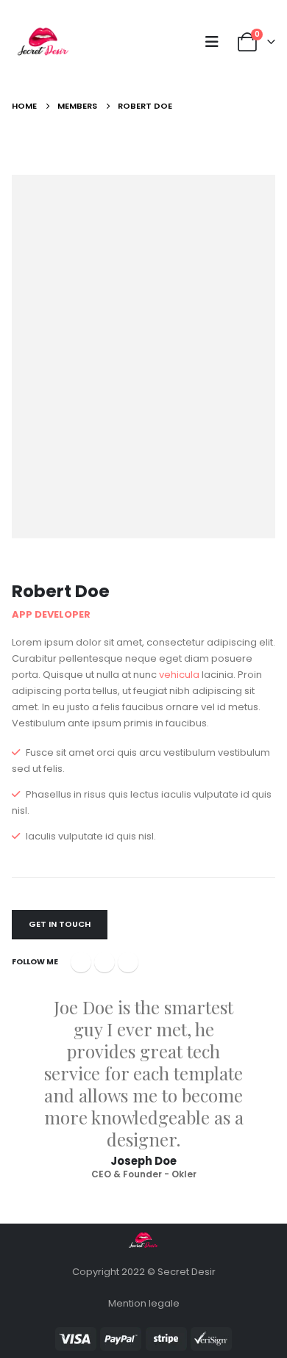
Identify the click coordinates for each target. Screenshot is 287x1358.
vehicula (179, 675)
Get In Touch (60, 924)
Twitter (104, 962)
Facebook (81, 962)
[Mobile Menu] (216, 41)
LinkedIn (128, 962)
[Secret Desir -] (43, 42)
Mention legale (144, 1303)
